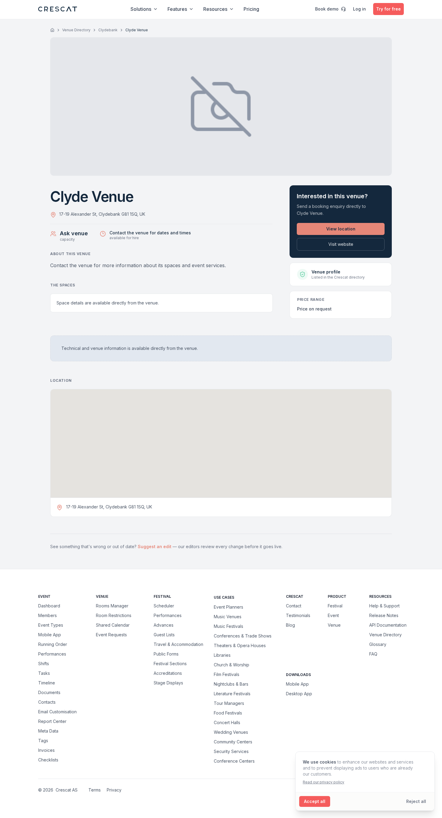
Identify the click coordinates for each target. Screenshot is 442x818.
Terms (94, 789)
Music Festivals (228, 626)
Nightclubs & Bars (231, 684)
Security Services (231, 751)
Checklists (48, 759)
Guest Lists (164, 634)
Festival (335, 605)
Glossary (377, 644)
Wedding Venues (231, 732)
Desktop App (299, 693)
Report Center (52, 721)
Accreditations (168, 673)
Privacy (114, 789)
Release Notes (383, 615)
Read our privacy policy (323, 782)
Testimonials (298, 615)
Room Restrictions (113, 615)
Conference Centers (234, 761)
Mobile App (49, 634)
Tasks (44, 673)
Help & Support (384, 605)
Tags (43, 740)
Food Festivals (228, 712)
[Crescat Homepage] (57, 9)
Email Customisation (57, 711)
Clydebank (108, 30)
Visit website (340, 244)
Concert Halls (227, 722)
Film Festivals (226, 674)
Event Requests (111, 634)
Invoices (46, 750)
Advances (163, 625)
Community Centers (233, 741)
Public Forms (166, 653)
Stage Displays (168, 682)
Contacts (47, 702)
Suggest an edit (155, 546)
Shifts (43, 663)
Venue (334, 625)
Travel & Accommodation (178, 644)
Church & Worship (231, 664)
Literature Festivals (232, 693)
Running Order (52, 644)
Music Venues (227, 616)
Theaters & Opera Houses (240, 645)
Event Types (50, 625)
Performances (52, 653)
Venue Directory (76, 30)
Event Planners (228, 607)
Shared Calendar (113, 625)
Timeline (46, 682)
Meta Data (48, 730)
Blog (290, 625)
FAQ (373, 653)
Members (47, 615)
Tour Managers (229, 703)
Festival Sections (170, 663)
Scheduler (164, 605)
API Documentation (388, 625)
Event (333, 615)
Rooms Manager (112, 605)
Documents (49, 692)
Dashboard (49, 605)
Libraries (222, 655)
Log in (359, 8)
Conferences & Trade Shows (243, 635)
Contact (293, 605)
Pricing (251, 9)
